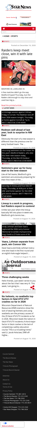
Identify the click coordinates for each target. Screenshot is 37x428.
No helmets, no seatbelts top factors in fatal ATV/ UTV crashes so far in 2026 (17, 299)
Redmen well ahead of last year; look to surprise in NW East (16, 132)
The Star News (8, 362)
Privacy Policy (7, 391)
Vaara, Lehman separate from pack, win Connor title (18, 243)
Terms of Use (7, 387)
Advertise (6, 376)
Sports (14, 36)
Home (6, 36)
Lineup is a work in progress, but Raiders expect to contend (18, 204)
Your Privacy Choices (14, 423)
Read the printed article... (12, 105)
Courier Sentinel (8, 354)
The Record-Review (9, 358)
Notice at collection (8, 426)
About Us (6, 380)
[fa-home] (3, 28)
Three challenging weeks (15, 277)
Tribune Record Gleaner (11, 370)
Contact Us (6, 384)
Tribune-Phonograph (10, 366)
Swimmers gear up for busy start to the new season (16, 169)
